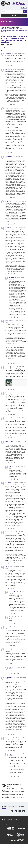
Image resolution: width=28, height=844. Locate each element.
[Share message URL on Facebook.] (11, 65)
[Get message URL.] (14, 65)
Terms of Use (5, 822)
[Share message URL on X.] (8, 65)
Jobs (16, 806)
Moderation (13, 822)
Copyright (16, 819)
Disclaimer (10, 819)
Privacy (4, 819)
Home (2, 27)
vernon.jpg (17, 381)
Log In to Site (5, 824)
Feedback (4, 806)
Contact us (24, 7)
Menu (13, 15)
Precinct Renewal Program (12, 27)
